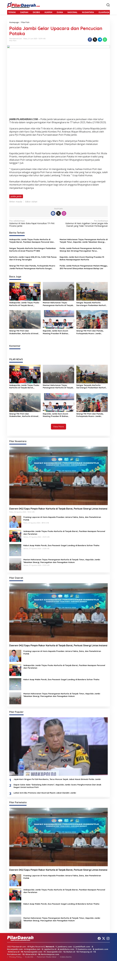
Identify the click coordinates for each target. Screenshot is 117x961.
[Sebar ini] (90, 39)
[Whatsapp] (105, 39)
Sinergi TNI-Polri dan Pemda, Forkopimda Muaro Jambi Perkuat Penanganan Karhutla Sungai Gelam (32, 267)
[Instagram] (64, 213)
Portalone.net (14, 954)
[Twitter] (58, 213)
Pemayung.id (85, 951)
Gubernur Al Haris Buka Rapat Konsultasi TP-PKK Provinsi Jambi (32, 223)
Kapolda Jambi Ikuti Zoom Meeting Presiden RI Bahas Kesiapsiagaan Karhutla (82, 258)
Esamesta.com (84, 949)
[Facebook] (53, 213)
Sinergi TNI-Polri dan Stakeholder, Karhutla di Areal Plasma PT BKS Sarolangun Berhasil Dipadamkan (23, 332)
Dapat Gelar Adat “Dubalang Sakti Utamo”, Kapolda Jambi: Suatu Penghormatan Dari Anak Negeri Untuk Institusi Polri (57, 785)
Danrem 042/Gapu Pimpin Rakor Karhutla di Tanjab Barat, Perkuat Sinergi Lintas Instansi (58, 508)
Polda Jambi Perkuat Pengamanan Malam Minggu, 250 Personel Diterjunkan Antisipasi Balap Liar (84, 267)
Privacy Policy (15, 957)
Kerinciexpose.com (50, 954)
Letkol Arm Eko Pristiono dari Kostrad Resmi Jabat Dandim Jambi (45, 793)
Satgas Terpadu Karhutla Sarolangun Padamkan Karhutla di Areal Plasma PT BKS (32, 249)
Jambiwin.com (101, 949)
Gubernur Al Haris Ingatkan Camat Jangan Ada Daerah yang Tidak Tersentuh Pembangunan (86, 223)
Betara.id (14, 951)
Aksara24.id (30, 954)
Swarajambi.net (54, 951)
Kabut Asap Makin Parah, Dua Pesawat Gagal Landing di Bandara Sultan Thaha (61, 545)
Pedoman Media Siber (47, 957)
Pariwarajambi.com (33, 951)
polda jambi (16, 196)
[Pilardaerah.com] (23, 5)
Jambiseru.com (65, 946)
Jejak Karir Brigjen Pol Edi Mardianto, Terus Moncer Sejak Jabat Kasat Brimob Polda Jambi (57, 779)
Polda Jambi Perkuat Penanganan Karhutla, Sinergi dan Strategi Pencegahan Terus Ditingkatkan (81, 249)
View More (58, 426)
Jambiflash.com (82, 946)
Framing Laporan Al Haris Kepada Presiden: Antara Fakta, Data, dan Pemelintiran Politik (62, 518)
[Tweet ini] (95, 39)
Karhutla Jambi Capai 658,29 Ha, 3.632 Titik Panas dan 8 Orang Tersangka (33, 258)
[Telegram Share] (100, 39)
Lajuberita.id (50, 949)
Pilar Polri (12, 41)
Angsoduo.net (33, 949)
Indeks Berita (65, 957)
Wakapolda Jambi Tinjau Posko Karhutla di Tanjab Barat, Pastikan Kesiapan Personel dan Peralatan (31, 240)
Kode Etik (29, 957)
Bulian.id (70, 951)
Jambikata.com (67, 949)
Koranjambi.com (15, 949)
